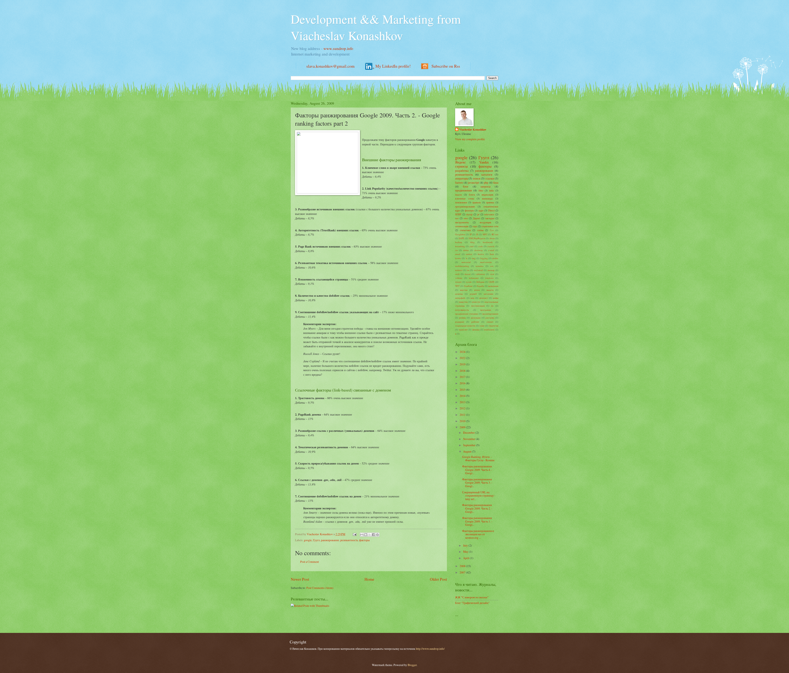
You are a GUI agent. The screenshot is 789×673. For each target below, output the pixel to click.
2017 (463, 377)
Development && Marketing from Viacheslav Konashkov (376, 27)
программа (485, 309)
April (466, 558)
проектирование (490, 313)
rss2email (478, 270)
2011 (463, 415)
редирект (459, 321)
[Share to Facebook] (373, 535)
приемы (490, 202)
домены (459, 293)
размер (462, 317)
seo (457, 218)
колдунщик (485, 222)
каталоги (486, 174)
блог (465, 186)
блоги (472, 194)
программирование (465, 206)
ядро (481, 210)
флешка (476, 329)
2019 (463, 364)
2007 (463, 572)
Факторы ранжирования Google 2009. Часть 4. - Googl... (477, 469)
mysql (469, 214)
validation (480, 274)
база (495, 182)
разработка (461, 171)
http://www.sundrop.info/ (430, 649)
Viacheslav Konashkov (472, 130)
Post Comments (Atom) (319, 588)
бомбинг (468, 285)
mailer (495, 258)
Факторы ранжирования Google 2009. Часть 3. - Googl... (477, 482)
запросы (485, 186)
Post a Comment (309, 562)
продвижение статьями (466, 313)
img (474, 258)
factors (459, 182)
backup (458, 242)
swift (457, 274)
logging (484, 258)
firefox (481, 254)
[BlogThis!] (366, 535)
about (492, 238)
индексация (487, 194)
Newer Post (300, 579)
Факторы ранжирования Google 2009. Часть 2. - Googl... (477, 508)
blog (472, 242)
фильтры (469, 210)
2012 (463, 408)
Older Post (438, 579)
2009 (463, 427)
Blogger (412, 665)
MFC (485, 234)
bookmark (488, 242)
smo (466, 218)
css (456, 250)
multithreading (462, 266)
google (308, 540)
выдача (490, 289)
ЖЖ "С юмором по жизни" (472, 597)
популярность (462, 309)
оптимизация (461, 226)
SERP (458, 214)
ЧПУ (457, 285)
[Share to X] (370, 535)
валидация (493, 285)
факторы (364, 540)
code (480, 246)
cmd (471, 246)
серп (475, 226)
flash (492, 254)
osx (492, 266)
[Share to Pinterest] (377, 535)
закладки (489, 218)
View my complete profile (470, 139)
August (467, 451)
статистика (465, 230)
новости (476, 301)
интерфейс (460, 297)
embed (469, 254)
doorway (478, 250)
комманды (487, 198)
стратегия (493, 325)
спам (482, 325)
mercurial (466, 262)
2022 (463, 358)
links (491, 190)
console (491, 246)
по (492, 305)
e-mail (491, 250)
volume (458, 277)
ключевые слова (464, 198)
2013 (463, 402)
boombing (460, 246)
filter (481, 190)
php (486, 182)
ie (466, 258)
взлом (477, 289)
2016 (463, 383)
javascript (473, 182)
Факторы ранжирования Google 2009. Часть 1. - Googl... (477, 521)
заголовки (488, 293)
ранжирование (330, 540)
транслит (463, 329)
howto (458, 258)
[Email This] (362, 535)
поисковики (461, 202)
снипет (490, 321)
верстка (463, 289)
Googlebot (460, 234)
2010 (463, 421)
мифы (495, 297)
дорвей (473, 293)
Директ (476, 218)
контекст (483, 297)
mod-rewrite (486, 262)
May (466, 552)
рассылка (490, 317)
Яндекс (460, 162)
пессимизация (478, 305)
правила (476, 202)
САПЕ (492, 281)
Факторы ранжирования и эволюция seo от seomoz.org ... (478, 534)
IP (471, 234)
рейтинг (475, 321)
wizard (458, 281)
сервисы (461, 166)
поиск (476, 178)
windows (489, 277)
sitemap (491, 270)
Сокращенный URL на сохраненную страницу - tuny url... (478, 495)
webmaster (474, 277)
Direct (491, 210)
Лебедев (480, 281)
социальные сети (489, 226)
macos (458, 194)
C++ (492, 230)
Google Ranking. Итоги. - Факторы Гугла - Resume (478, 458)
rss (468, 270)
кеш (472, 297)
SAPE (461, 238)
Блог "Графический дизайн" (472, 603)
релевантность (349, 540)
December (469, 432)
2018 (463, 371)
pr (478, 214)
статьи (480, 230)
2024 (463, 352)
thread (468, 274)
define (466, 250)
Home (369, 579)
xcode (469, 281)
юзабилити (489, 329)
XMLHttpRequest (476, 238)
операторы (461, 178)
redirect (458, 270)
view (492, 274)
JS (477, 234)
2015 (463, 390)
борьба (480, 285)
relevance (489, 214)
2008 (463, 566)
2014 (463, 396)
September (469, 445)
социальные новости (465, 325)
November (469, 439)
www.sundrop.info (338, 48)
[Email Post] (354, 534)
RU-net (495, 234)
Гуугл (316, 540)
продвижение (463, 190)
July (465, 545)
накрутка (463, 301)
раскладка (476, 317)
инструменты (462, 222)
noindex (479, 266)
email (457, 254)
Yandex (484, 162)
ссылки (489, 178)
